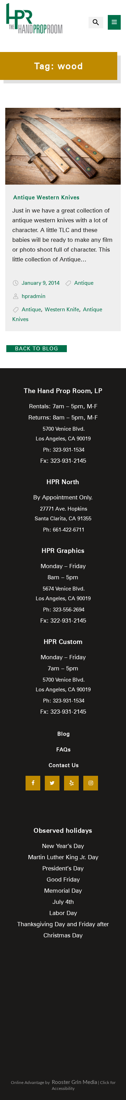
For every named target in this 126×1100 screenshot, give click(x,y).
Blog (63, 734)
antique (31, 309)
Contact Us (64, 765)
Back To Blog (36, 348)
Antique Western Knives (46, 197)
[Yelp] (71, 783)
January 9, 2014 (40, 283)
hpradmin (34, 296)
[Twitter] (52, 783)
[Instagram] (90, 783)
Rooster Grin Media (74, 1082)
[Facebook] (33, 783)
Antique (83, 283)
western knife (62, 309)
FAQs (63, 749)
